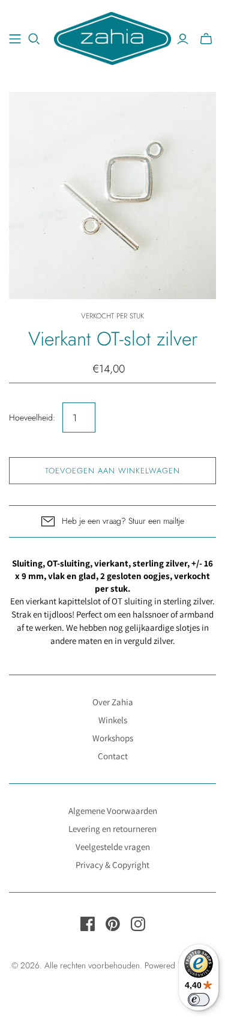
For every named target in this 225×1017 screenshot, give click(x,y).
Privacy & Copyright (112, 864)
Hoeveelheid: (32, 417)
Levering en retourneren (112, 828)
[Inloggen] (182, 39)
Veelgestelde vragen (113, 846)
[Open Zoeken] (34, 39)
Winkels (112, 720)
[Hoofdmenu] (15, 39)
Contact (113, 756)
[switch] (198, 999)
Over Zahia (112, 702)
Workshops (112, 738)
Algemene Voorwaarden (112, 810)
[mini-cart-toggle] (206, 39)
